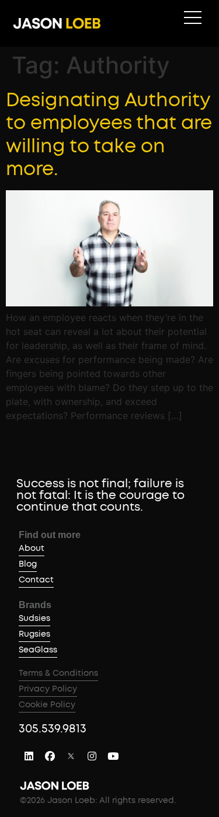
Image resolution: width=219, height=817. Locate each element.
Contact (36, 580)
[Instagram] (92, 756)
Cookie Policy (47, 705)
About (31, 548)
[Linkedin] (29, 756)
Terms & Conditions (58, 673)
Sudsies (34, 619)
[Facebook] (50, 756)
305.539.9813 (52, 729)
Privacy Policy (48, 689)
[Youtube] (113, 756)
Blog (28, 564)
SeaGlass (38, 650)
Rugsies (34, 634)
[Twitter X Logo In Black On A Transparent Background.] (71, 756)
